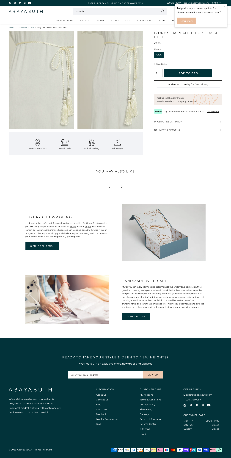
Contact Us (102, 399)
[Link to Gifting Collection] (164, 260)
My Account (146, 394)
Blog (98, 404)
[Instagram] (24, 3)
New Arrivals (65, 20)
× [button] (225, 6)
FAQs (143, 433)
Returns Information (151, 419)
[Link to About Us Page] (67, 323)
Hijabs (115, 20)
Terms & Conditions (150, 399)
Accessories (145, 20)
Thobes (99, 20)
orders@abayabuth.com (196, 3)
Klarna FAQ (146, 409)
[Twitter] (15, 3)
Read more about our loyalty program (176, 101)
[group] (41, 81)
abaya (73, 226)
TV (173, 20)
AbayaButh (26, 11)
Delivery (144, 414)
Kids (128, 20)
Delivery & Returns (167, 130)
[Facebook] (10, 3)
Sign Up (153, 374)
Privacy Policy (147, 404)
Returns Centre (148, 424)
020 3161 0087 (174, 3)
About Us (101, 394)
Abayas (84, 20)
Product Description (168, 121)
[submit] (162, 11)
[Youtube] (29, 3)
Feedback (101, 414)
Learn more (186, 20)
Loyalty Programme (107, 419)
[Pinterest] (20, 3)
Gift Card (145, 429)
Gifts (162, 20)
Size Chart (101, 409)
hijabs (88, 226)
